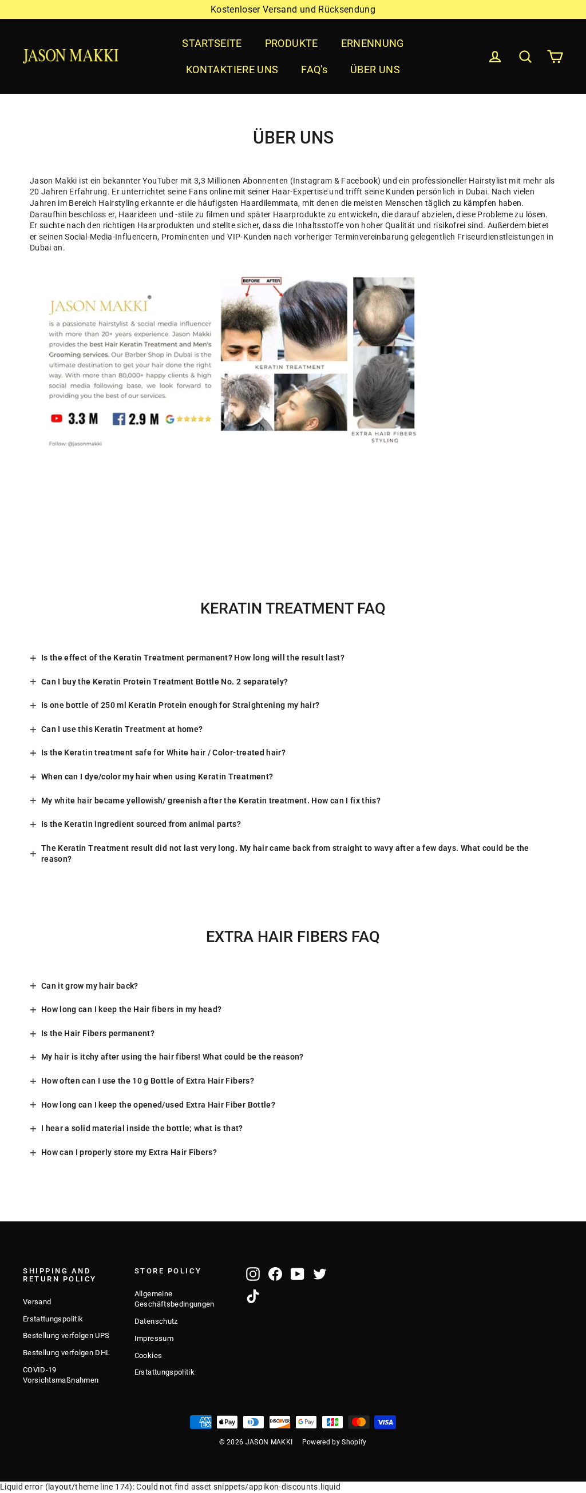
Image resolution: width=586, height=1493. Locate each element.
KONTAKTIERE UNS (232, 69)
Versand (37, 1301)
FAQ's (314, 69)
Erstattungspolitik (53, 1319)
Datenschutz (156, 1321)
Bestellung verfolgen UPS (66, 1335)
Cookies (148, 1355)
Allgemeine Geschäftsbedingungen (174, 1298)
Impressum (153, 1338)
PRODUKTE (291, 43)
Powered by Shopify (334, 1442)
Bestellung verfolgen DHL (66, 1352)
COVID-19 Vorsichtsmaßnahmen (60, 1374)
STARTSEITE (212, 43)
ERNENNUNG (372, 43)
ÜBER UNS (375, 69)
